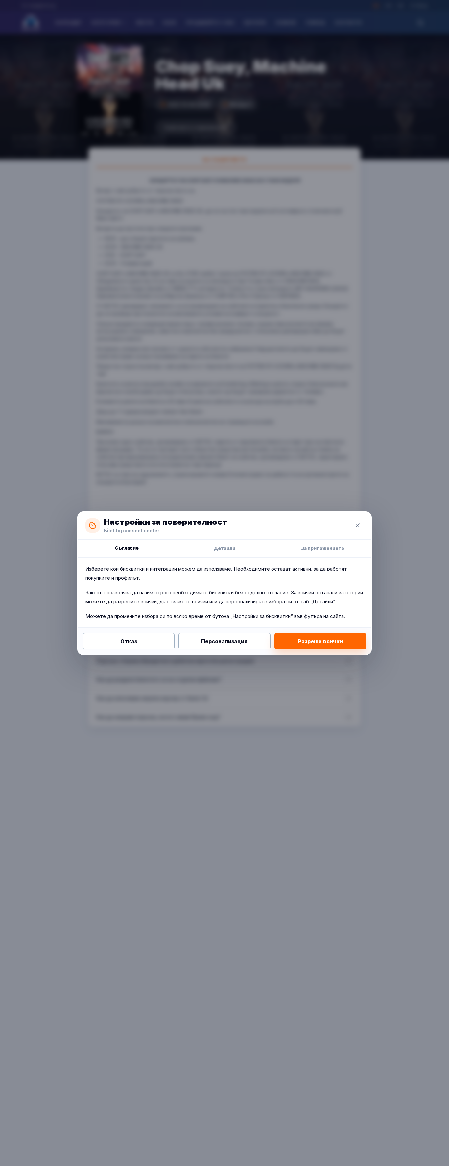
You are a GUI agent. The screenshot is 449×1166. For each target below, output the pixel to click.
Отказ (128, 641)
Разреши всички (320, 641)
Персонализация (224, 641)
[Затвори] (358, 525)
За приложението (322, 548)
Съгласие (127, 548)
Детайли (224, 548)
